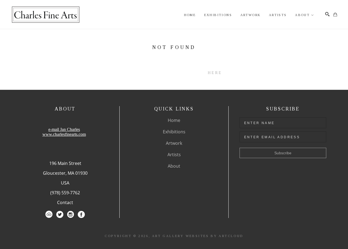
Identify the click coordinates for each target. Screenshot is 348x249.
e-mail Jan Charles (64, 129)
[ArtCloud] (48, 214)
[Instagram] (70, 214)
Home (174, 120)
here (215, 73)
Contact (65, 202)
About (174, 166)
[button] (304, 15)
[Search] (327, 14)
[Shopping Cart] (335, 14)
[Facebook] (81, 214)
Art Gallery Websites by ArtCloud (197, 236)
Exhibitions (174, 132)
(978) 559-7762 (65, 193)
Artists (174, 155)
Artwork (174, 143)
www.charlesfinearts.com (64, 134)
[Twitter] (59, 214)
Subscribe (282, 153)
